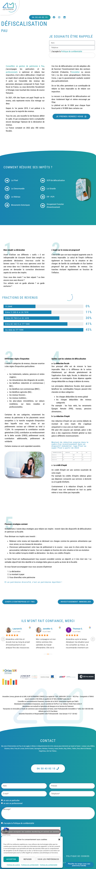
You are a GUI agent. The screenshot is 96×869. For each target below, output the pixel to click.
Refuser (28, 859)
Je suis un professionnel (12, 803)
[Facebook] (54, 17)
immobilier (75, 72)
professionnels (12, 72)
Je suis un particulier (11, 800)
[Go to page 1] (46, 654)
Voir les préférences (48, 859)
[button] (59, 839)
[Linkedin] (64, 17)
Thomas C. (78, 629)
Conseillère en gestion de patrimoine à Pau (25, 66)
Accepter (11, 859)
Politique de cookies (13, 865)
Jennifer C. (48, 629)
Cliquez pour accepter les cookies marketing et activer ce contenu (31, 832)
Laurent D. (17, 629)
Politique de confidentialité (30, 865)
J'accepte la (66, 51)
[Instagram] (59, 17)
